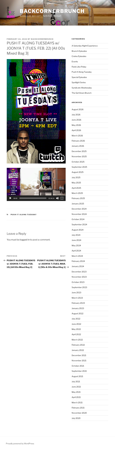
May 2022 (76, 329)
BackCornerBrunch (52, 11)
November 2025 (79, 156)
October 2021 (78, 366)
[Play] (10, 198)
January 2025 (78, 203)
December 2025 (79, 151)
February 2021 (78, 407)
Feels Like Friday (79, 67)
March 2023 (77, 298)
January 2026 (78, 146)
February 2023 (78, 303)
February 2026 (78, 141)
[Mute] (57, 198)
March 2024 (77, 256)
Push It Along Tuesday (24, 215)
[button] (36, 184)
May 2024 (76, 245)
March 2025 (77, 193)
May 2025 (76, 182)
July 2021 (76, 381)
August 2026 (77, 109)
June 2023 (76, 292)
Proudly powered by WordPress (20, 443)
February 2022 (78, 345)
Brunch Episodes (79, 51)
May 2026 (76, 125)
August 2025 (77, 172)
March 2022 (77, 339)
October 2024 (78, 219)
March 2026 (77, 135)
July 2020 (76, 418)
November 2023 (79, 277)
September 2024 (79, 224)
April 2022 (76, 334)
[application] (36, 184)
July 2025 (76, 177)
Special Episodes (79, 77)
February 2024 (78, 261)
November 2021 (79, 360)
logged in (25, 239)
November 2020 (79, 413)
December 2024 (79, 209)
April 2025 (76, 188)
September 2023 (79, 287)
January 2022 (78, 350)
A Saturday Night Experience (85, 46)
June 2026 (76, 120)
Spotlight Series (79, 82)
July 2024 (76, 235)
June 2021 (76, 386)
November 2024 (79, 214)
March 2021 (77, 402)
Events (75, 61)
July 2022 (76, 318)
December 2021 (79, 355)
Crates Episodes (79, 56)
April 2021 (76, 397)
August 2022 (77, 313)
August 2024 (77, 230)
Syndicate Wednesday (82, 88)
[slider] (32, 198)
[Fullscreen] (62, 198)
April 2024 (76, 250)
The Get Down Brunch (81, 93)
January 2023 (78, 308)
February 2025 (78, 198)
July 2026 (76, 114)
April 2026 (76, 130)
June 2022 (76, 324)
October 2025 (78, 162)
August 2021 (77, 376)
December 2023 (79, 271)
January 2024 (78, 266)
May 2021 (76, 392)
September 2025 (79, 167)
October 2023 (78, 282)
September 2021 (79, 371)
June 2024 (76, 240)
